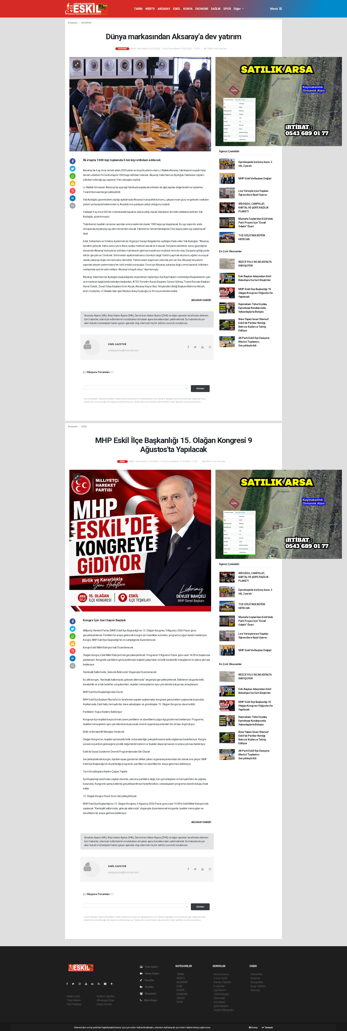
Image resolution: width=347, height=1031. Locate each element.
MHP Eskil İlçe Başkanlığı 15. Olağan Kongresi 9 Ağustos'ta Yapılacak (255, 293)
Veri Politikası (74, 1004)
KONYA (187, 8)
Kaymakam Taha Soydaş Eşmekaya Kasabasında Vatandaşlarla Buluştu (252, 308)
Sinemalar (219, 998)
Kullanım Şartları (106, 996)
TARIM (138, 8)
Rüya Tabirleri (258, 986)
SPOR (227, 8)
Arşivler (149, 986)
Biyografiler (257, 982)
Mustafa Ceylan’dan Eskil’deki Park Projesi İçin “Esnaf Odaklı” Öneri (255, 222)
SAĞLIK (215, 8)
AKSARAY (164, 8)
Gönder (200, 388)
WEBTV (150, 8)
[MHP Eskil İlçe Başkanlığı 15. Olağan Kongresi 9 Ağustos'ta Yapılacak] (140, 540)
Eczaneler (219, 986)
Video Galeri (151, 973)
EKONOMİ (201, 8)
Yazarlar (149, 980)
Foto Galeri (151, 966)
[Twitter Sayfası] (74, 983)
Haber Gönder (104, 1004)
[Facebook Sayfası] (68, 983)
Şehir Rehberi (221, 1006)
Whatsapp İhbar (105, 1000)
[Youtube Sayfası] (87, 983)
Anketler (255, 978)
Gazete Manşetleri (224, 1010)
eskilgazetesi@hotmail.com (123, 350)
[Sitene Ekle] (113, 983)
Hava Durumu (221, 974)
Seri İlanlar (219, 1002)
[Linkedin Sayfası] (93, 983)
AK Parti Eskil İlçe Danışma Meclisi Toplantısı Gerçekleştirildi (253, 341)
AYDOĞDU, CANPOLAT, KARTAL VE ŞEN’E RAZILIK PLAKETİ (253, 207)
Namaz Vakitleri (222, 982)
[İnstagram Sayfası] (81, 983)
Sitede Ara (256, 974)
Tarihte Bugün (221, 994)
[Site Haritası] (106, 983)
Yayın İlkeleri (74, 1000)
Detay (254, 1027)
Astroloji (255, 990)
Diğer (237, 8)
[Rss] (100, 983)
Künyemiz (150, 993)
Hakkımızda (73, 996)
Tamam (268, 1027)
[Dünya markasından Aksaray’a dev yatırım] (140, 103)
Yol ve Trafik (220, 978)
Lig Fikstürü (220, 990)
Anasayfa (73, 22)
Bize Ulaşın (150, 1000)
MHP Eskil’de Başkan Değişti (254, 178)
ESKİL (176, 8)
